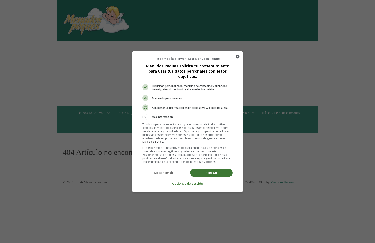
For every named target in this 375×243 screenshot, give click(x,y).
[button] (187, 117)
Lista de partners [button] (152, 142)
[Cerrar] (237, 56)
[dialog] (187, 121)
